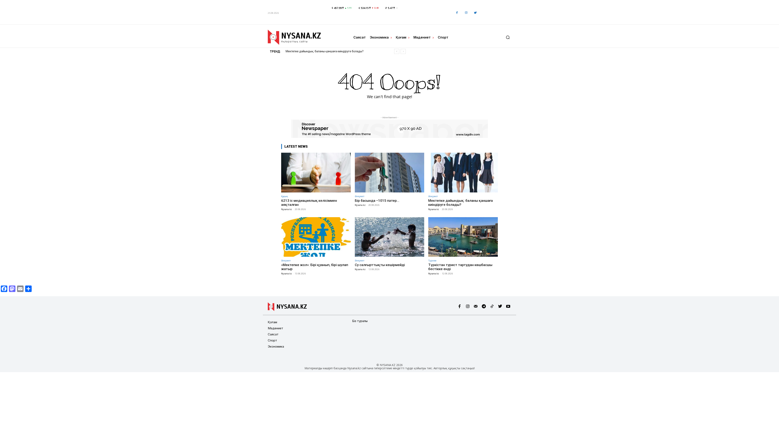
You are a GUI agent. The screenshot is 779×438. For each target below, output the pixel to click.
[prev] (396, 51)
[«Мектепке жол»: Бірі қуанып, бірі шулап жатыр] (316, 237)
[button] (507, 37)
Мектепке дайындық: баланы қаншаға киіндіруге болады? (460, 203)
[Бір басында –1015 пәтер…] (389, 172)
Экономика (276, 346)
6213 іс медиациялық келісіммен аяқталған (309, 203)
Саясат (273, 334)
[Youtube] (508, 307)
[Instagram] (466, 12)
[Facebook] (457, 12)
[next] (403, 51)
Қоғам (272, 322)
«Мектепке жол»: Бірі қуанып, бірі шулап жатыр (317, 51)
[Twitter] (475, 12)
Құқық (284, 196)
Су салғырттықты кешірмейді (380, 265)
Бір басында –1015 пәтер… (377, 201)
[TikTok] (492, 307)
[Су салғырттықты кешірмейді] (389, 237)
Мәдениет (275, 328)
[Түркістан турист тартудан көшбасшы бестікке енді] (463, 237)
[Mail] (476, 307)
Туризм (432, 260)
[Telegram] (484, 307)
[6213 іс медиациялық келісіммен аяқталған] (316, 172)
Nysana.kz (286, 209)
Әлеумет (359, 196)
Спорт (272, 340)
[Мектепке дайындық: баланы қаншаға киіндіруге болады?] (463, 172)
